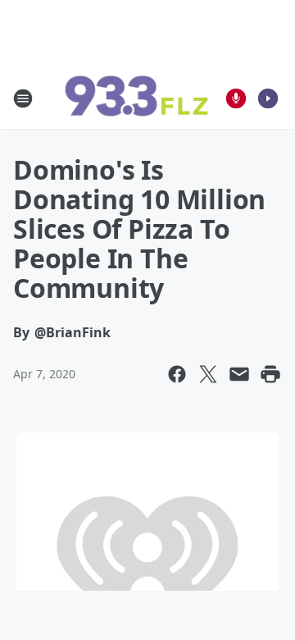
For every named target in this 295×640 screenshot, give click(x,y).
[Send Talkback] (236, 98)
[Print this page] (270, 374)
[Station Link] (136, 98)
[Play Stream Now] (268, 98)
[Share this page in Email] (239, 374)
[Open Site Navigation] (23, 98)
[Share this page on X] (208, 374)
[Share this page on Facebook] (177, 374)
